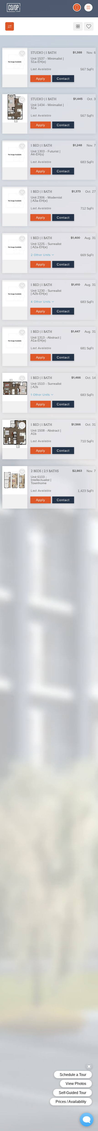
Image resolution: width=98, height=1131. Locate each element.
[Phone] (77, 7)
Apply (40, 78)
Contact (63, 78)
